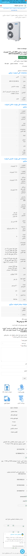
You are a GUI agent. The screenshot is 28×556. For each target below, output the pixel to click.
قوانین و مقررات (14, 432)
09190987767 (20, 491)
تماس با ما (14, 425)
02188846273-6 (20, 453)
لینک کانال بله (5, 2)
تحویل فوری (7, 403)
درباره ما (14, 422)
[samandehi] (23, 497)
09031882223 (20, 480)
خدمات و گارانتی (14, 428)
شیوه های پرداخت (14, 418)
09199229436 (20, 485)
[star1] (25, 501)
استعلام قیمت (22, 57)
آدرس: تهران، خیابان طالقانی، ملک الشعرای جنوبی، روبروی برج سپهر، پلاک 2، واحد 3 (14, 443)
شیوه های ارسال (14, 415)
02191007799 (20, 449)
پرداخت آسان (21, 403)
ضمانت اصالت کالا (7, 392)
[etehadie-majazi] (22, 509)
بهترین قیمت (21, 392)
